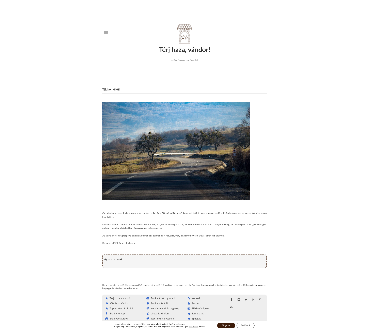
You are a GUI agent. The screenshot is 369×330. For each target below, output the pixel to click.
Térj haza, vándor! (184, 50)
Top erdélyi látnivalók (122, 308)
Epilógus (196, 318)
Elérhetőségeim (200, 308)
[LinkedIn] (253, 299)
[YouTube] (231, 307)
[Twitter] (245, 299)
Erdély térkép (117, 313)
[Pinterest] (260, 299)
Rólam (195, 303)
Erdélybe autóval (119, 318)
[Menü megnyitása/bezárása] (106, 32)
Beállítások (245, 326)
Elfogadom (226, 326)
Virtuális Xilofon (160, 313)
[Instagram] (238, 299)
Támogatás (198, 313)
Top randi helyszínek (162, 318)
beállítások (193, 327)
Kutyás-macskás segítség (165, 308)
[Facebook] (231, 299)
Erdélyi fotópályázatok (163, 298)
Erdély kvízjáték (159, 303)
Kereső (196, 298)
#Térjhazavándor (250, 285)
